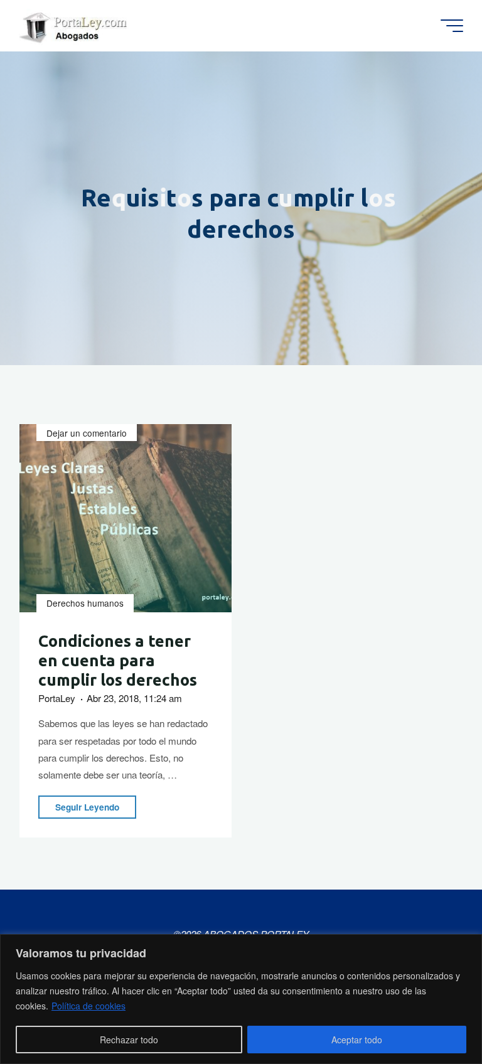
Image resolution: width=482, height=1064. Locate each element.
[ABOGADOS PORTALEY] (75, 25)
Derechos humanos (85, 603)
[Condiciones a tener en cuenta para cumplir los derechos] (125, 518)
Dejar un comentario (86, 433)
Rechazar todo (129, 1039)
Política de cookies (88, 1005)
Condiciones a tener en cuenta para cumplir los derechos (117, 660)
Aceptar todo (356, 1039)
